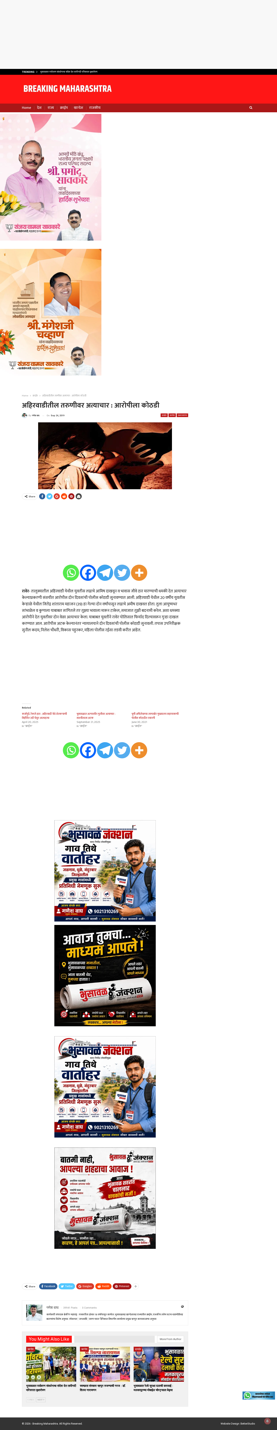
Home (26, 108)
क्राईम (64, 108)
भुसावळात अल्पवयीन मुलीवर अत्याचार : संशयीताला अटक (96, 716)
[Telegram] (105, 573)
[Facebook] (88, 573)
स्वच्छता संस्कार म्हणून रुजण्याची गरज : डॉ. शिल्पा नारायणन (65, 71)
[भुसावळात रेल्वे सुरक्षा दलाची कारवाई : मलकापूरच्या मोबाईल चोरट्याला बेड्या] (159, 1364)
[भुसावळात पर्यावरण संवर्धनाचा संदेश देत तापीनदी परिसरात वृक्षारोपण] (51, 1364)
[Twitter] (122, 573)
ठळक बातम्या (182, 415)
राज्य (51, 108)
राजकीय (95, 108)
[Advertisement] (138, 34)
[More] (139, 573)
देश (39, 108)
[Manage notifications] (267, 1421)
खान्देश (78, 108)
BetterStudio (247, 1423)
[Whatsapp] (71, 573)
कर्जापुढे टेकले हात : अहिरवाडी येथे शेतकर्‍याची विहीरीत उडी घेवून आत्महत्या (44, 716)
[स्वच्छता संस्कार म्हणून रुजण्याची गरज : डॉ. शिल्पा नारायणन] (105, 1364)
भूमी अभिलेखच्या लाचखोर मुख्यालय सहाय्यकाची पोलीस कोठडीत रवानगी (155, 716)
